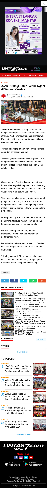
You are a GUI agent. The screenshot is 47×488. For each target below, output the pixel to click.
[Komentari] (42, 280)
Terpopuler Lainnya (23, 434)
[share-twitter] (23, 280)
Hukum (41, 75)
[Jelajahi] (44, 3)
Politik (24, 75)
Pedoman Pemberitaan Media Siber (19, 481)
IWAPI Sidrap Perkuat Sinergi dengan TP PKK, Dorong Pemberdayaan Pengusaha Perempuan (18, 370)
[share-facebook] (14, 280)
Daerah (8, 75)
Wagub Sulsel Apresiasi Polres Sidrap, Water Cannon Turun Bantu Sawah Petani (18, 396)
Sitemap (34, 477)
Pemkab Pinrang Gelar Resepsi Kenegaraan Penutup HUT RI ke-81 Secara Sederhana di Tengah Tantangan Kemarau (18, 413)
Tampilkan (40, 339)
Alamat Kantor (25, 477)
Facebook (36, 481)
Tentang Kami (14, 477)
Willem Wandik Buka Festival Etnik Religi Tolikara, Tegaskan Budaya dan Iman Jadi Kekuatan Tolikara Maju (18, 384)
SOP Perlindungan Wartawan (24, 479)
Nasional (16, 75)
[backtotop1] (45, 486)
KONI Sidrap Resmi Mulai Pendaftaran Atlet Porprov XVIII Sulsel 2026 (16, 424)
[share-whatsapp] (33, 280)
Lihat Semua (23, 352)
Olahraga (33, 75)
